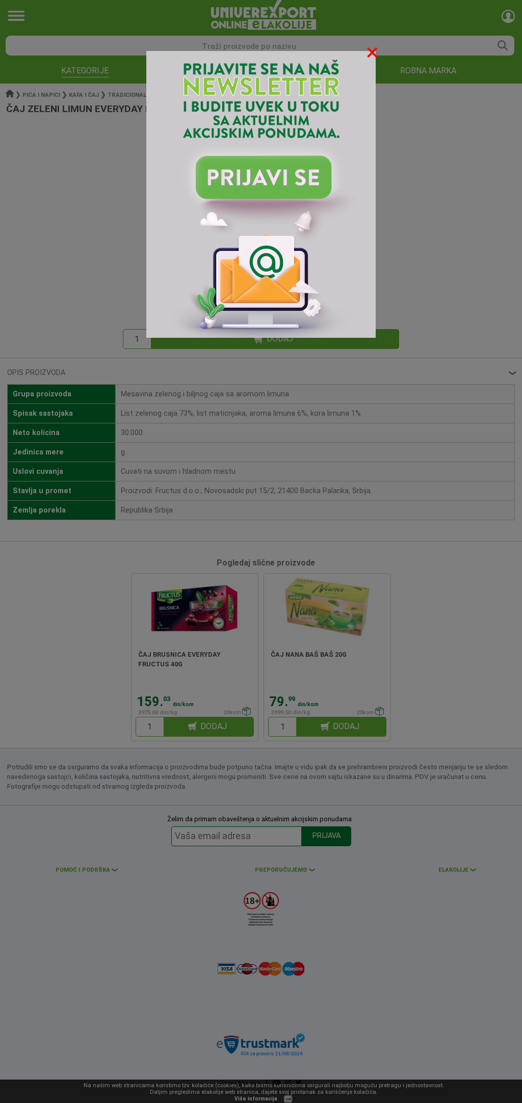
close (373, 54)
